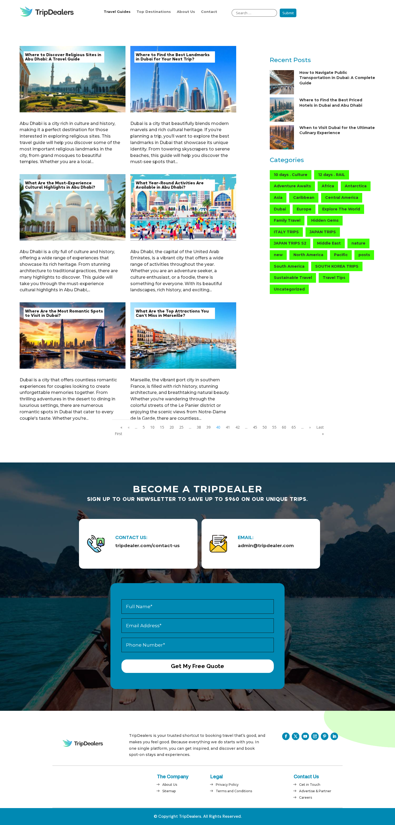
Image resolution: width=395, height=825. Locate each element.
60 (284, 427)
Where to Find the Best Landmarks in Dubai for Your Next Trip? (173, 57)
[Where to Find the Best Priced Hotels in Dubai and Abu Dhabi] (282, 110)
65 (294, 427)
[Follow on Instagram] (315, 736)
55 (274, 427)
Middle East (329, 243)
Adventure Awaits (292, 186)
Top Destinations (154, 11)
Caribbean (303, 197)
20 (172, 427)
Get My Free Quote (197, 666)
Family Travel (287, 220)
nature (358, 243)
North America (308, 254)
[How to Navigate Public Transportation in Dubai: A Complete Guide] (282, 83)
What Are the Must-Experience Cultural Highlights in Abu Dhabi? (60, 185)
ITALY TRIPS (286, 231)
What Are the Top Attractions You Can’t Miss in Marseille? (172, 313)
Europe (304, 209)
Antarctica (356, 186)
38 (199, 427)
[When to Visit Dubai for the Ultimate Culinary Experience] (282, 138)
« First (118, 430)
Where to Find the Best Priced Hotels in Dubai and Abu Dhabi (330, 103)
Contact (209, 11)
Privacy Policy (227, 785)
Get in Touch (309, 785)
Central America (341, 197)
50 (265, 427)
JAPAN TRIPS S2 (290, 243)
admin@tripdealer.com (266, 545)
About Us (186, 11)
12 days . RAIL (331, 174)
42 (237, 427)
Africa (328, 186)
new (278, 254)
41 (228, 427)
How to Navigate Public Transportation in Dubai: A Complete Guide (337, 77)
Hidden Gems (325, 220)
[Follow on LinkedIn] (334, 736)
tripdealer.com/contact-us (147, 545)
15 (162, 427)
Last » (320, 430)
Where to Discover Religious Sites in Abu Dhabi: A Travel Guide (63, 57)
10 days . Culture (290, 174)
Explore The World (341, 209)
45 (255, 427)
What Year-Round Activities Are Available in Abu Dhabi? (170, 185)
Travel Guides (117, 11)
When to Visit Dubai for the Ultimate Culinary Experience (337, 130)
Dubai (280, 209)
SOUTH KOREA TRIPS (336, 266)
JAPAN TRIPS (323, 231)
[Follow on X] (295, 736)
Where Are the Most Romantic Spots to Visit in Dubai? (64, 313)
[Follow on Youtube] (305, 736)
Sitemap (169, 791)
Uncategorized (289, 289)
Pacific (341, 254)
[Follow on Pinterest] (324, 736)
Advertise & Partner (315, 791)
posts (364, 254)
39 (208, 427)
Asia (278, 197)
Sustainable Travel (293, 277)
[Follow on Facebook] (286, 736)
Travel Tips (334, 277)
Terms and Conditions (234, 791)
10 (152, 427)
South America (289, 266)
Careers (305, 797)
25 (181, 427)
